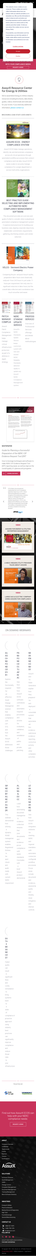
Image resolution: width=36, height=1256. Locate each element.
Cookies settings (18, 46)
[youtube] (6, 1237)
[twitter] (3, 1237)
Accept (18, 51)
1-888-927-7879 (23, 2)
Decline (18, 56)
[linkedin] (10, 1237)
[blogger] (13, 1237)
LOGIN (17, 2)
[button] (18, 542)
